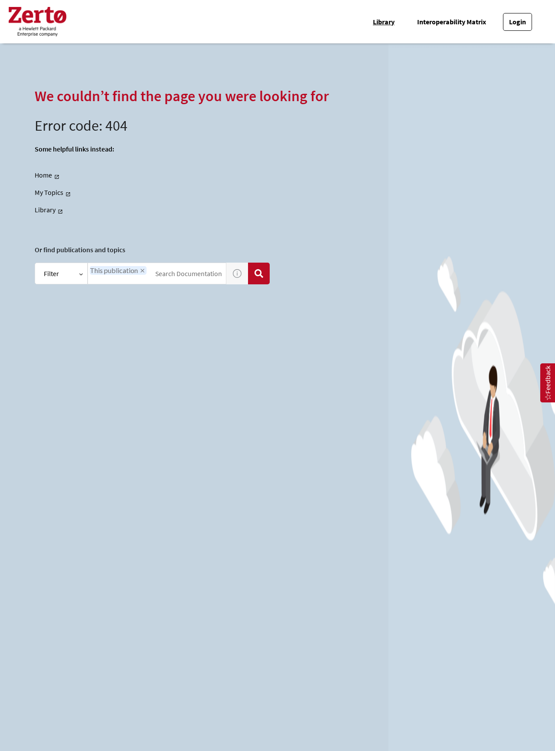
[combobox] (157, 273)
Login (517, 21)
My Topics (49, 192)
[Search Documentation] (259, 273)
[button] (142, 270)
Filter (51, 273)
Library (384, 21)
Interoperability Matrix (451, 21)
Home (43, 175)
